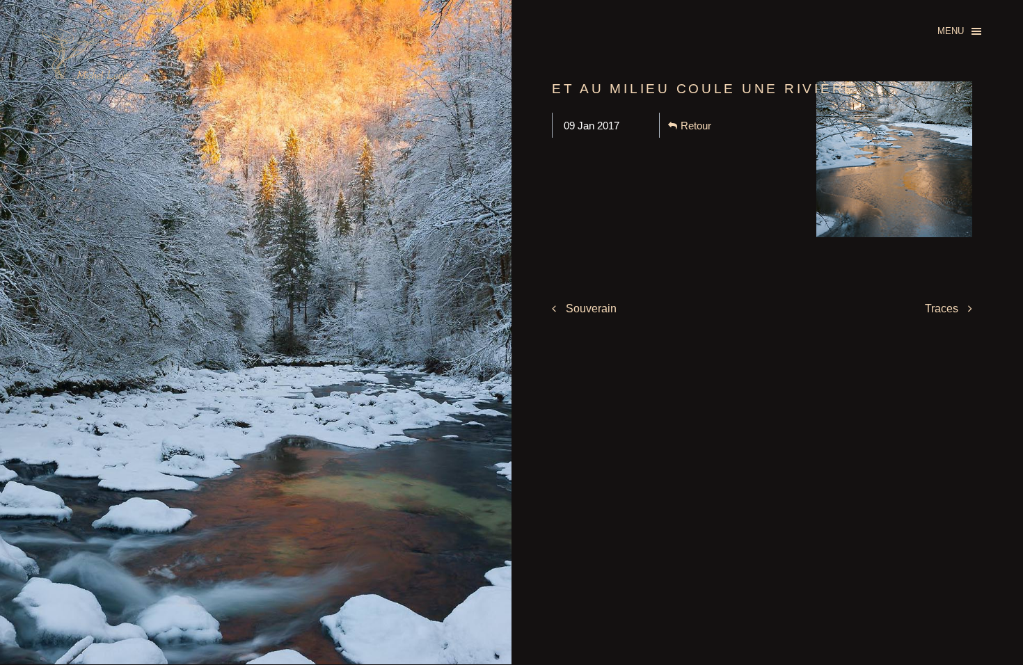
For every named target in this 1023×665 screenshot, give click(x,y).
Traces (943, 308)
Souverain (590, 308)
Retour (696, 125)
